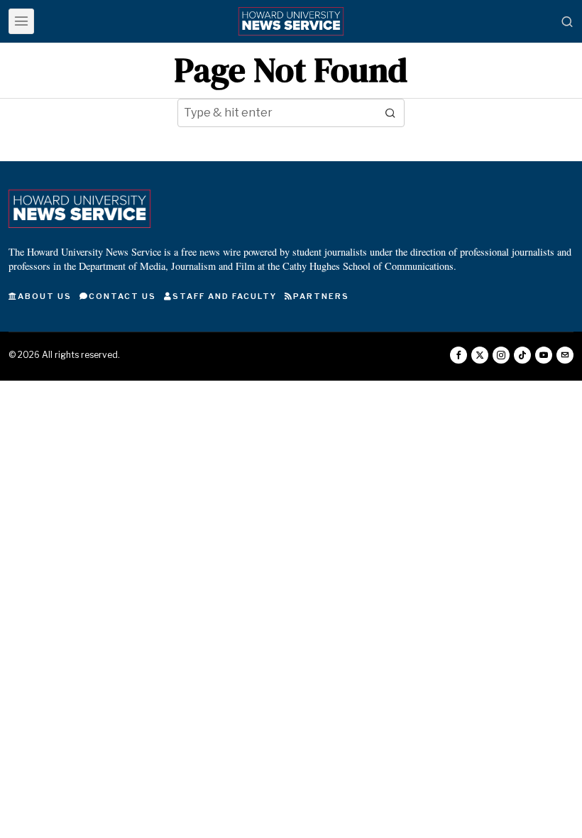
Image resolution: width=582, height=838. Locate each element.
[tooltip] (458, 355)
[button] (390, 113)
